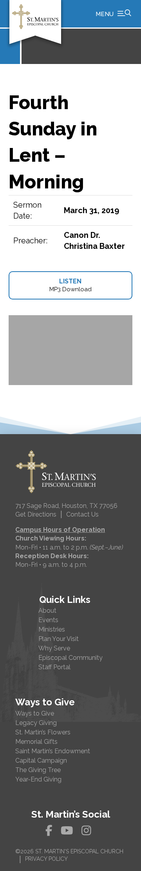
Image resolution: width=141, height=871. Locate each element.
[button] (113, 14)
